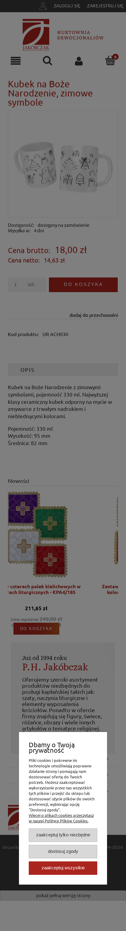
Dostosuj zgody (63, 851)
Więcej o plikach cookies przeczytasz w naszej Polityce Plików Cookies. (61, 818)
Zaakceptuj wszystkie (63, 867)
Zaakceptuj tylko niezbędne (63, 834)
